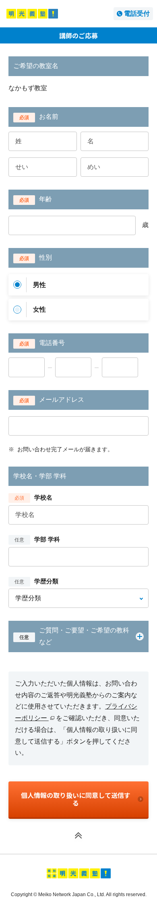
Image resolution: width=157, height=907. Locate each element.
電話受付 (137, 13)
